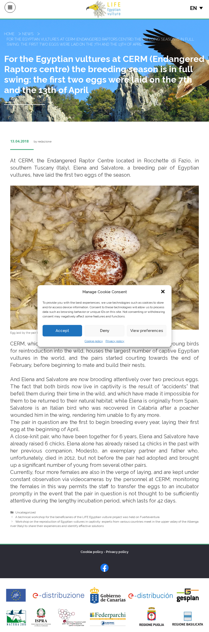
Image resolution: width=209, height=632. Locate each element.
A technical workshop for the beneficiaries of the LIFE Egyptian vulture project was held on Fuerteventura (87, 517)
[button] (163, 292)
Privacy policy (115, 341)
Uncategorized (25, 512)
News (27, 34)
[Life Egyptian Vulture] (103, 9)
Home (9, 34)
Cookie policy (94, 341)
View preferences (146, 330)
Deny (104, 330)
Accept (62, 330)
